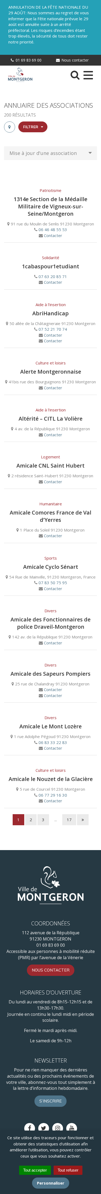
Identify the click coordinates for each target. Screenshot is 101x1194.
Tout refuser (68, 1170)
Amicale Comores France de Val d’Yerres (50, 516)
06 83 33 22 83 (53, 742)
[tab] (9, 127)
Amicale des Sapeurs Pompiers (50, 673)
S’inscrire (50, 1101)
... (55, 819)
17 (69, 819)
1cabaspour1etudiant (50, 266)
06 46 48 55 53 (53, 229)
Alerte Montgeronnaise (50, 371)
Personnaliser (50, 1183)
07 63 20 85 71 (53, 276)
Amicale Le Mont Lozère (50, 726)
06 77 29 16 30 (53, 795)
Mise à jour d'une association (43, 153)
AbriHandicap (50, 313)
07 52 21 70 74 (53, 329)
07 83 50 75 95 (53, 582)
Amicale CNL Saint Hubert (50, 465)
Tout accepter (35, 1170)
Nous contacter (74, 60)
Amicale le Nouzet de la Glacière (51, 779)
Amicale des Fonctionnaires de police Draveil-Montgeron (50, 623)
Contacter (53, 235)
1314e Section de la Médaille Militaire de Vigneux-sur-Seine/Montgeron (50, 206)
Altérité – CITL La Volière (50, 418)
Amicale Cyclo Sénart (50, 566)
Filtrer (31, 126)
